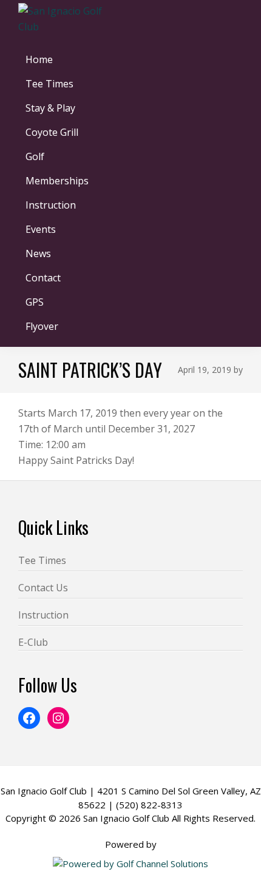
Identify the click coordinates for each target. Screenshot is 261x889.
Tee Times (42, 560)
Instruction (43, 615)
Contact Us (43, 587)
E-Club (33, 642)
